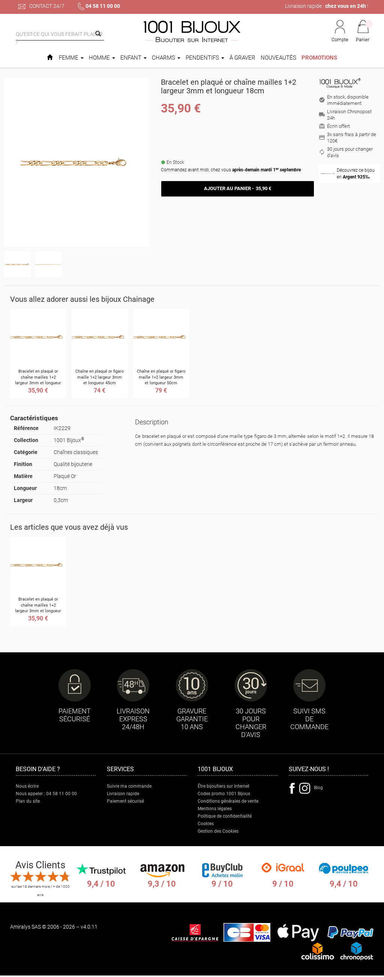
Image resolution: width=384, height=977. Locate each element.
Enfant (131, 57)
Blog (318, 787)
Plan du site (28, 801)
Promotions (319, 57)
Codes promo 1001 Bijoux (224, 793)
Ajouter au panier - (237, 188)
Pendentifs (203, 57)
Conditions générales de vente (228, 801)
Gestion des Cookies (218, 831)
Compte (340, 39)
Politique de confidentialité (225, 816)
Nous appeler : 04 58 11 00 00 (46, 793)
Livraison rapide (123, 793)
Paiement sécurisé (125, 801)
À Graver (242, 57)
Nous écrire (27, 786)
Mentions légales (215, 808)
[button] (363, 31)
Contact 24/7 (46, 6)
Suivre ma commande (129, 786)
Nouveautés (278, 57)
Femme (69, 57)
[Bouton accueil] (49, 57)
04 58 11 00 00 (103, 6)
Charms (164, 57)
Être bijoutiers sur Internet (223, 786)
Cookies (206, 823)
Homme (100, 57)
